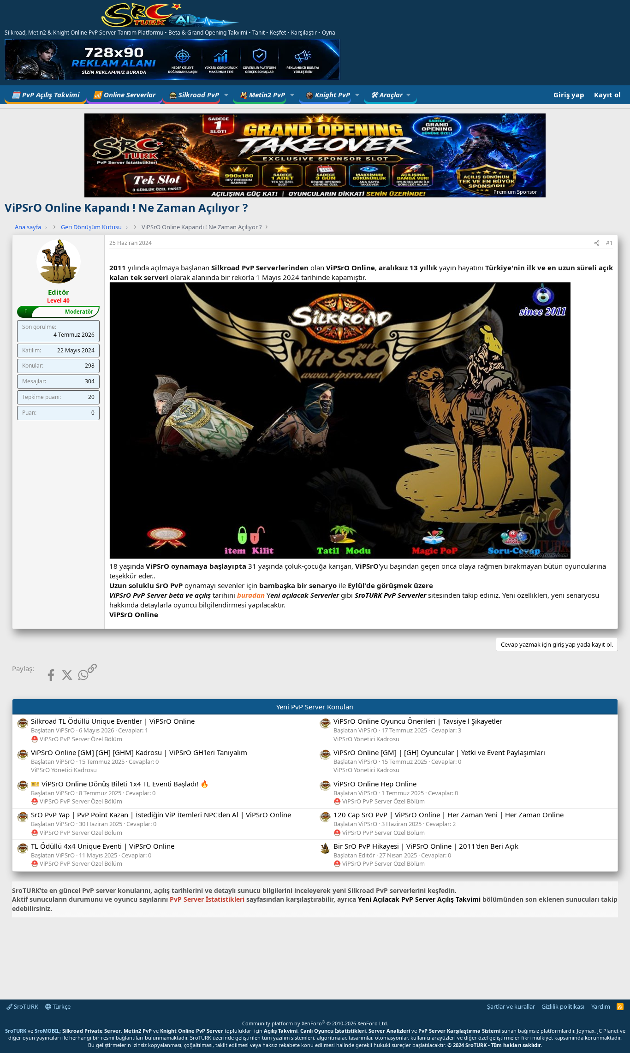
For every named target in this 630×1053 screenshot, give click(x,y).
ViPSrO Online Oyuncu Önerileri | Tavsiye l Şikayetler (417, 721)
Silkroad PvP (198, 94)
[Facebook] (44, 675)
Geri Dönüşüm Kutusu (91, 227)
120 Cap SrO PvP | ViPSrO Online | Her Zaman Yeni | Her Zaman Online (448, 814)
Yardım (600, 1006)
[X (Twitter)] (60, 675)
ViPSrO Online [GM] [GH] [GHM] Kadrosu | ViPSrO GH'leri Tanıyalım (139, 752)
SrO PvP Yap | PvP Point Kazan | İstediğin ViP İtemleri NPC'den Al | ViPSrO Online (161, 814)
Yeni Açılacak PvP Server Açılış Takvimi (419, 899)
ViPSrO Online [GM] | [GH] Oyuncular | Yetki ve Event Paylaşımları (439, 752)
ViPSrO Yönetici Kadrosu (366, 739)
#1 (609, 243)
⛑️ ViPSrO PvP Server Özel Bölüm (76, 739)
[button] (226, 94)
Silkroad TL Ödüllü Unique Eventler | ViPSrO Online (113, 721)
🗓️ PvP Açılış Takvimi (45, 94)
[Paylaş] (597, 243)
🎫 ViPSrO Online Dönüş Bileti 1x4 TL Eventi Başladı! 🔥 (120, 783)
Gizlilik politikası (562, 1006)
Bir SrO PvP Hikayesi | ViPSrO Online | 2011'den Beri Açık (425, 846)
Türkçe (61, 1006)
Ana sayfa (28, 227)
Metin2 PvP (266, 94)
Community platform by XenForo (315, 1023)
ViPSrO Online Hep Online (374, 783)
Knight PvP (331, 94)
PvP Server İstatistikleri (207, 899)
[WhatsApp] (76, 675)
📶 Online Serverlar (124, 94)
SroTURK (25, 1006)
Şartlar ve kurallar (511, 1006)
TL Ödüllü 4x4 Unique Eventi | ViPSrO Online (102, 846)
